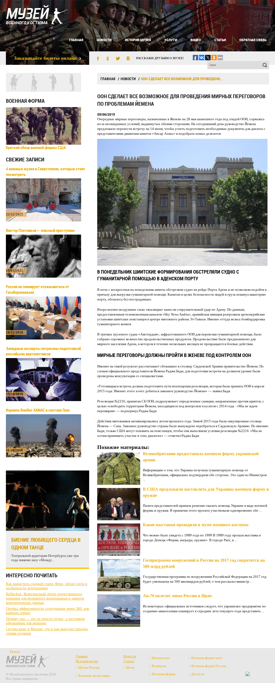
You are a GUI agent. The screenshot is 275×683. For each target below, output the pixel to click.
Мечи (130, 668)
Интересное (161, 658)
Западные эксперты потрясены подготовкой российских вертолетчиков (43, 351)
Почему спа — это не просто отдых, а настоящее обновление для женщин (45, 621)
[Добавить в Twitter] (118, 59)
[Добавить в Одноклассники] (107, 59)
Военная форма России (208, 666)
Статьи (220, 40)
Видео (195, 40)
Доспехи (197, 674)
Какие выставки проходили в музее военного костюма (195, 524)
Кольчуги (159, 666)
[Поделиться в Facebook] (97, 59)
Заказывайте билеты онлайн (45, 58)
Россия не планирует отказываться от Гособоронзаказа (37, 289)
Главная (76, 40)
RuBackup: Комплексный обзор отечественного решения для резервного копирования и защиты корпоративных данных (45, 598)
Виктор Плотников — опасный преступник (40, 230)
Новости (104, 40)
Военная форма (25, 100)
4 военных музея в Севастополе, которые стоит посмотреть (45, 171)
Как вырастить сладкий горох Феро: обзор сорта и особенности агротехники (46, 586)
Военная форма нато (206, 658)
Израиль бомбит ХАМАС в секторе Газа (38, 410)
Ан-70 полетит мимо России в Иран (177, 595)
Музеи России (89, 668)
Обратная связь (252, 40)
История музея (138, 40)
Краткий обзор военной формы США (36, 147)
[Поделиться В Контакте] (128, 59)
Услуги (170, 40)
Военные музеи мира (94, 676)
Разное (15, 652)
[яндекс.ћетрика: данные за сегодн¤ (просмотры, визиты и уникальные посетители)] (247, 674)
